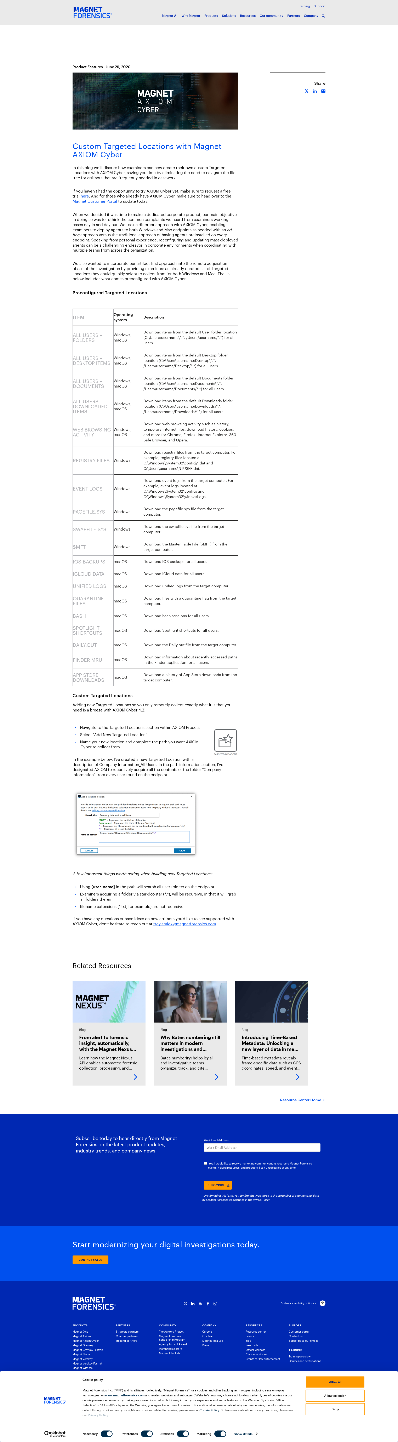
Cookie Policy (209, 1410)
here (85, 196)
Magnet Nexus (81, 1354)
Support (319, 6)
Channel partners (126, 1336)
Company (311, 15)
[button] (323, 16)
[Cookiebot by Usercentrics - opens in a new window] (55, 1434)
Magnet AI (169, 15)
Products (211, 15)
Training (304, 6)
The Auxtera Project (171, 1331)
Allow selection (335, 1395)
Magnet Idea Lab (169, 1353)
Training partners (126, 1340)
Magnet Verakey (83, 1359)
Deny (335, 1409)
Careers (207, 1331)
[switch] (147, 1433)
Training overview (300, 1356)
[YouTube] (200, 1303)
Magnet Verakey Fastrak (87, 1363)
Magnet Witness (82, 1367)
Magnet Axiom (82, 1336)
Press (205, 1345)
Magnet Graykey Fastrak (88, 1349)
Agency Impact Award (173, 1344)
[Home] (94, 1303)
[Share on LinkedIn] (315, 90)
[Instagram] (215, 1303)
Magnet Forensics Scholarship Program (172, 1337)
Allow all (335, 1382)
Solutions (229, 15)
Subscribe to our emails (303, 1340)
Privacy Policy (98, 1415)
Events (250, 1336)
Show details (243, 1434)
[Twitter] (185, 1303)
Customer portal (299, 1331)
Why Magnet (191, 15)
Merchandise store (170, 1348)
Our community (271, 15)
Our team (208, 1336)
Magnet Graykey (83, 1345)
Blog (248, 1340)
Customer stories (256, 1354)
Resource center (256, 1331)
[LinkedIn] (193, 1303)
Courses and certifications (305, 1361)
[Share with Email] (323, 90)
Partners (293, 15)
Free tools (252, 1345)
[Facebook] (208, 1303)
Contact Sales (90, 1259)
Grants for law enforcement (263, 1359)
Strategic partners (127, 1331)
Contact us (295, 1336)
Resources (248, 15)
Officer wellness (255, 1349)
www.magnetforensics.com (124, 1395)
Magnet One (80, 1331)
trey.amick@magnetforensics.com (184, 923)
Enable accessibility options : (298, 1303)
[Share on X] (307, 90)
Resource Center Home (300, 1100)
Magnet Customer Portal (95, 201)
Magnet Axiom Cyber (86, 1340)
